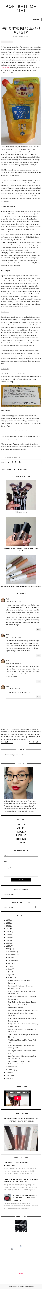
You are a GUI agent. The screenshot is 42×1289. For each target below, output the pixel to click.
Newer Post (8, 742)
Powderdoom (5, 68)
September (12, 960)
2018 (8, 934)
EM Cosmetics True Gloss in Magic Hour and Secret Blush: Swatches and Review (21, 1120)
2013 (8, 949)
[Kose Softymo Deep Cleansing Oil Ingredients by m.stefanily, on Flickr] (21, 396)
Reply (38, 629)
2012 (8, 1072)
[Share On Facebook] (12, 462)
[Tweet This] (8, 462)
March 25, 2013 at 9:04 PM (13, 689)
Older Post (34, 742)
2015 (8, 943)
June (10, 969)
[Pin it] (19, 462)
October (11, 957)
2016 (8, 940)
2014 (8, 946)
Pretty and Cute (29, 214)
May (9, 972)
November (11, 955)
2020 (8, 929)
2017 (8, 937)
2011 (8, 1075)
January (11, 1070)
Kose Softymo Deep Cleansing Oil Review (23, 1010)
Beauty (10, 469)
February (11, 1067)
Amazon (19, 214)
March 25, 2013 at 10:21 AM (13, 601)
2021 (8, 926)
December (11, 952)
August (10, 963)
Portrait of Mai (21, 9)
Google (21, 1273)
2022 (8, 923)
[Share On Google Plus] (16, 462)
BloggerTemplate (30, 1286)
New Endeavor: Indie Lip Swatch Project (22, 1002)
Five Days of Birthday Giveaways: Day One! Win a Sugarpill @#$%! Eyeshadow (25, 1197)
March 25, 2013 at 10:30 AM (13, 637)
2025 (8, 920)
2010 (8, 1078)
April (9, 975)
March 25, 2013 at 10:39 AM (13, 663)
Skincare (23, 469)
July (9, 966)
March (10, 978)
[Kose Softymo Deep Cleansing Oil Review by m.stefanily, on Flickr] (21, 111)
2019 (8, 932)
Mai (7, 599)
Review (16, 469)
